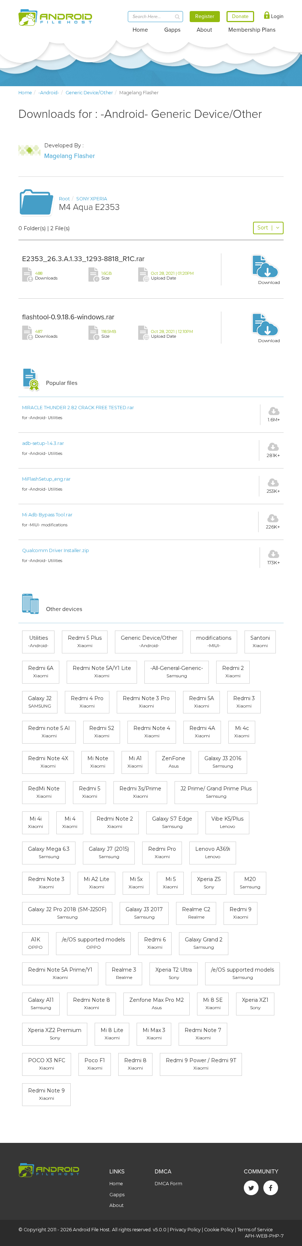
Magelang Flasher (69, 156)
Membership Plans (251, 30)
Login (277, 16)
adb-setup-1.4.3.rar (43, 443)
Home (140, 30)
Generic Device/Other (89, 92)
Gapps (172, 30)
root (64, 198)
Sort (265, 227)
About (204, 30)
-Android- (48, 92)
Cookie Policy (219, 1229)
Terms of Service (255, 1229)
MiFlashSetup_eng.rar (46, 479)
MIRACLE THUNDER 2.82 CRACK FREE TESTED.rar (78, 407)
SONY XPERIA (91, 198)
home (25, 92)
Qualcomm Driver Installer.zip (55, 550)
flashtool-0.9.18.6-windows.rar (68, 317)
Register (204, 16)
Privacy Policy (185, 1229)
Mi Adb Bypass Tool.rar (47, 514)
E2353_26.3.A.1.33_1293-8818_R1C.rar (83, 259)
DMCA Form (168, 1183)
